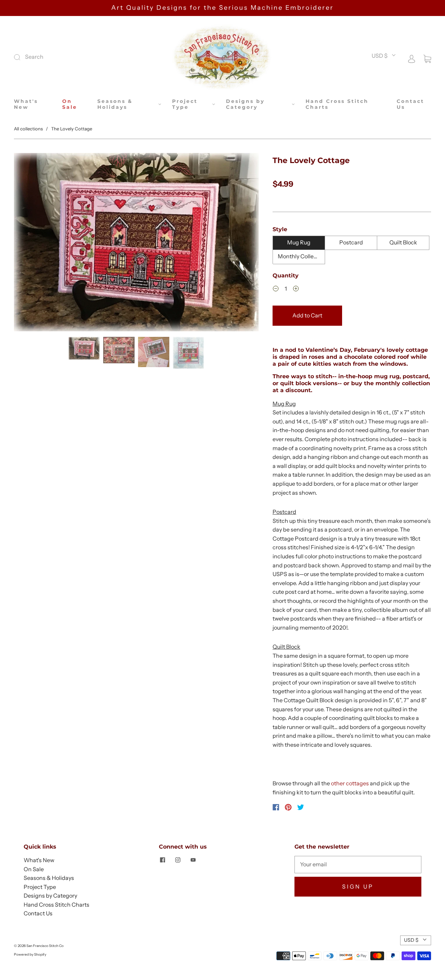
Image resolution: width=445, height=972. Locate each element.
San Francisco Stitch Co (45, 945)
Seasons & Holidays (114, 104)
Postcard (351, 242)
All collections (28, 128)
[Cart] (427, 58)
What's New (26, 104)
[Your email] (357, 864)
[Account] (411, 58)
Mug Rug (298, 242)
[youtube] (193, 860)
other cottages (350, 783)
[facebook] (162, 860)
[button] (38, 243)
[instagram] (177, 860)
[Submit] (64, 57)
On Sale (69, 104)
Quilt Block (403, 242)
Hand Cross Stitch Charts (337, 104)
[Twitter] (300, 807)
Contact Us (410, 104)
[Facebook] (276, 807)
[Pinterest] (288, 807)
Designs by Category (245, 104)
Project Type (184, 104)
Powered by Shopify (30, 954)
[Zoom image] (136, 243)
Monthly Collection (301, 256)
